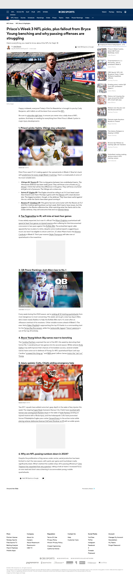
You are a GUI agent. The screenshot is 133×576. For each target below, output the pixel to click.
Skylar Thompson (55, 234)
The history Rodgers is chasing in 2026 (116, 132)
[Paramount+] (59, 562)
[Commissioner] (71, 562)
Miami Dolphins (61, 220)
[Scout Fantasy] (92, 563)
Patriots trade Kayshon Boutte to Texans (116, 120)
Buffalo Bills (50, 226)
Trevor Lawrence (72, 328)
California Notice (53, 549)
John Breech (17, 46)
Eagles (32, 192)
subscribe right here (34, 115)
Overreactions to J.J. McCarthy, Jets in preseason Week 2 (115, 62)
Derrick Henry (63, 210)
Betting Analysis (12, 545)
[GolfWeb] (103, 563)
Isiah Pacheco (65, 413)
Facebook (91, 545)
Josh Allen (47, 270)
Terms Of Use (52, 537)
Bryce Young (27, 337)
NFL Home (10, 23)
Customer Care (73, 540)
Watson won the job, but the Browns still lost (116, 109)
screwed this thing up (34, 353)
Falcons (61, 195)
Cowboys (34, 203)
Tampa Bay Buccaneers (33, 328)
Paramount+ (31, 545)
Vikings (46, 128)
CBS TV (29, 548)
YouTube (91, 537)
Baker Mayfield (33, 325)
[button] (92, 17)
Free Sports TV (12, 543)
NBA (49, 353)
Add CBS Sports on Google (85, 47)
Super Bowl (37, 410)
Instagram (91, 543)
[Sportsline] (46, 562)
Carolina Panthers (29, 342)
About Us (30, 537)
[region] (111, 35)
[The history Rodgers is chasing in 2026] (102, 135)
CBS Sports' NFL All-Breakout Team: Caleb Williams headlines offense (116, 75)
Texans (33, 182)
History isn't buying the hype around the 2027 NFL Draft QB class (116, 98)
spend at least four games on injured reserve (36, 223)
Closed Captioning (53, 546)
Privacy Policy (52, 540)
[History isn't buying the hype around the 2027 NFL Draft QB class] (102, 100)
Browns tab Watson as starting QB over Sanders (117, 144)
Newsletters (112, 540)
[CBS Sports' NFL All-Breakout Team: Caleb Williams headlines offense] (102, 76)
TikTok (90, 540)
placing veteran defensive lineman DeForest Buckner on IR (41, 421)
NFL (62, 111)
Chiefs (45, 363)
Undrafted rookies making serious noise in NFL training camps (117, 156)
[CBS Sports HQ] (62, 558)
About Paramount (33, 543)
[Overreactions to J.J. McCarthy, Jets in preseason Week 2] (102, 64)
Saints (38, 128)
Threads (91, 551)
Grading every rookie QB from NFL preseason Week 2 (117, 86)
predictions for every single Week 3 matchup (39, 175)
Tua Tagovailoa (28, 216)
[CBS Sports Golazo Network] (82, 558)
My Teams (112, 543)
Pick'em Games (12, 537)
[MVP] (82, 562)
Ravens (24, 203)
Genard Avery (54, 418)
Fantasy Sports (12, 540)
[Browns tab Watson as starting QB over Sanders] (102, 146)
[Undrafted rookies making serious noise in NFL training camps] (102, 158)
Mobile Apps (11, 551)
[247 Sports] (32, 562)
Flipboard (91, 553)
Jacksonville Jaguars (58, 328)
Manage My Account (115, 537)
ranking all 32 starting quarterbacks (65, 314)
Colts (38, 363)
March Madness (12, 548)
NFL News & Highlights (23, 23)
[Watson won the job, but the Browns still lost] (102, 111)
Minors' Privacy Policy (55, 543)
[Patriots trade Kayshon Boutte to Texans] (102, 123)
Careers (29, 540)
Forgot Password (114, 545)
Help (69, 537)
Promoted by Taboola (87, 488)
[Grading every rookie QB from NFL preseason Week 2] (102, 88)
